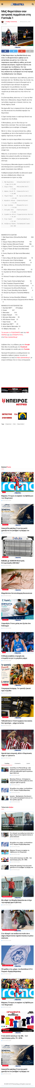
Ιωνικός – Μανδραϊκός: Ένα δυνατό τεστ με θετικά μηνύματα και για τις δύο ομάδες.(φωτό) (21, 797)
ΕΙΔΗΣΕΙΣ (5, 524)
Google (27, 344)
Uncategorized (7, 1032)
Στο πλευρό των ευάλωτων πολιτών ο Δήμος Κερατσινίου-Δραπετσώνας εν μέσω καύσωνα (21, 834)
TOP (4, 492)
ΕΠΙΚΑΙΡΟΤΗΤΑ (17, 335)
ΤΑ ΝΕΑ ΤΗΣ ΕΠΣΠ (8, 965)
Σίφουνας (8, 424)
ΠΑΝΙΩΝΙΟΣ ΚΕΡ (7, 896)
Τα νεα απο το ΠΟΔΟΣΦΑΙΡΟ (10, 332)
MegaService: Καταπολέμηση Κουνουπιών (16, 593)
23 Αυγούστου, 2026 (6, 758)
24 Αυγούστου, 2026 (6, 660)
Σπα (14, 424)
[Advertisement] (17, 445)
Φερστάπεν (21, 424)
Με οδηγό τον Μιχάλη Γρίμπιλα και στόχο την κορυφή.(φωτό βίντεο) (17, 825)
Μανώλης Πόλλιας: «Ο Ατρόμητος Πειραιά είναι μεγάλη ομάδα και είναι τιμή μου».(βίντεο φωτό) (21, 780)
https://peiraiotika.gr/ (11, 337)
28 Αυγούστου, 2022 (25, 21)
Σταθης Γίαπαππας (11, 21)
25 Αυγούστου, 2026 (6, 500)
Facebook (24, 347)
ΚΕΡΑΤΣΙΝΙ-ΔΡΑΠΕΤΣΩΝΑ (9, 929)
